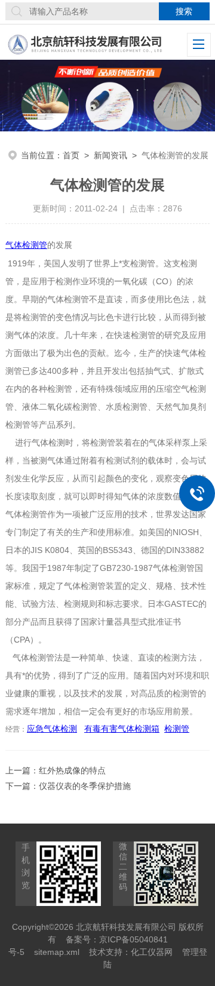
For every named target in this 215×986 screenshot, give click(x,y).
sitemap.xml (56, 952)
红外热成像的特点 (72, 770)
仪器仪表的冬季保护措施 (85, 786)
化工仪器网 (152, 952)
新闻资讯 (110, 155)
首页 (71, 155)
